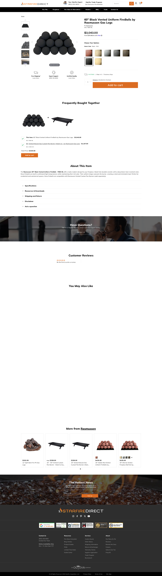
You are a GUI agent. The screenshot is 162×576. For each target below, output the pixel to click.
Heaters (88, 9)
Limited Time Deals (70, 550)
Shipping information (91, 544)
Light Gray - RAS (107, 53)
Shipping (95, 80)
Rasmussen (89, 25)
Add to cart (29, 155)
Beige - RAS (98, 61)
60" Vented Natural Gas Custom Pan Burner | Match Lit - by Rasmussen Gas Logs (53, 144)
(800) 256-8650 (44, 538)
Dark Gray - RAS (116, 53)
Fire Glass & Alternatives (72, 9)
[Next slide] (77, 42)
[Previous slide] (32, 42)
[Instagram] (73, 516)
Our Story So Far (111, 539)
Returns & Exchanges (91, 547)
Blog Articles (68, 542)
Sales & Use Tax (111, 550)
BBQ (97, 9)
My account (88, 558)
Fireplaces (56, 9)
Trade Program (89, 555)
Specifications (30, 186)
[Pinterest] (81, 516)
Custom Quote (89, 539)
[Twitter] (85, 516)
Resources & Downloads (34, 191)
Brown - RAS (126, 53)
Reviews (108, 542)
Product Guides (69, 544)
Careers (108, 547)
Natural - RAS (98, 53)
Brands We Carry (111, 544)
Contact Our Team (44, 541)
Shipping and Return (33, 196)
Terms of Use (99, 574)
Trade (105, 9)
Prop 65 (108, 552)
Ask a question (31, 206)
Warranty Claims (90, 550)
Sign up (89, 496)
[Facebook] (77, 516)
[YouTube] (89, 516)
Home (22, 16)
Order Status (89, 542)
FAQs (65, 547)
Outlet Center (68, 552)
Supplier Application (91, 552)
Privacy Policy (87, 574)
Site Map (108, 574)
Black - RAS (89, 61)
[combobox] (123, 3)
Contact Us (114, 9)
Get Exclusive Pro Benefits (94, 4)
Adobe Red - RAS (89, 53)
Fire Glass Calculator (70, 539)
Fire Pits (45, 9)
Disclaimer (29, 201)
